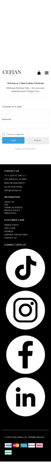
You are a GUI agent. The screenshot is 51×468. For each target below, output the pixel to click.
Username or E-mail (11, 107)
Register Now (33, 91)
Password (6, 119)
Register (37, 140)
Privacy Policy (12, 210)
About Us (9, 202)
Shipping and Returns (16, 235)
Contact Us (10, 238)
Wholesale (10, 213)
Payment (9, 231)
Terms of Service (13, 207)
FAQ (6, 205)
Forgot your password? (25, 149)
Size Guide (9, 228)
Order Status (11, 225)
